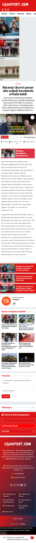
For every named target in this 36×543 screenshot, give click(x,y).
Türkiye (4, 14)
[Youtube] (21, 485)
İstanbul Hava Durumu (24, 495)
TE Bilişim (5, 141)
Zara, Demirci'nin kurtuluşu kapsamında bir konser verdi (26, 365)
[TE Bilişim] (6, 301)
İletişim (20, 518)
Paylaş (6, 137)
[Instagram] (18, 485)
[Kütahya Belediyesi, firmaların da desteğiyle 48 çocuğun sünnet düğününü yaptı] (9, 337)
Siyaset (12, 14)
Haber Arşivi (9, 511)
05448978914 (19, 473)
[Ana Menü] (8, 10)
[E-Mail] (14, 303)
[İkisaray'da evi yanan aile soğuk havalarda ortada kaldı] (18, 124)
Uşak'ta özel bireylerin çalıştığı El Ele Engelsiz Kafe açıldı (9, 326)
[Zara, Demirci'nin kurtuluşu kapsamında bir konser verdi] (26, 357)
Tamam (3, 533)
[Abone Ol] (29, 137)
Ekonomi (20, 14)
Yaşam (18, 84)
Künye (15, 518)
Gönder (6, 396)
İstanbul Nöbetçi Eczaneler (9, 495)
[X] (14, 485)
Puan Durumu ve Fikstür (25, 501)
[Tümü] (33, 407)
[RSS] (24, 485)
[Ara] (5, 10)
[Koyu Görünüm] (3, 10)
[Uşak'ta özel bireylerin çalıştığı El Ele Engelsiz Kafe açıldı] (9, 319)
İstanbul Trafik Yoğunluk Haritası (8, 501)
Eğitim (28, 14)
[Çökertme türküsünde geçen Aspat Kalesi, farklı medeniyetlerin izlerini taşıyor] (9, 357)
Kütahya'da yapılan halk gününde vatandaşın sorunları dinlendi (17, 539)
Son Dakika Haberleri (23, 507)
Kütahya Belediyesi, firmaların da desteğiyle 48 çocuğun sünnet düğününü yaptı (9, 346)
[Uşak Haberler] (15, 4)
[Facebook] (11, 485)
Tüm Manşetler (9, 506)
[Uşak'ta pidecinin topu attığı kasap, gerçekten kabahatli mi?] (26, 337)
